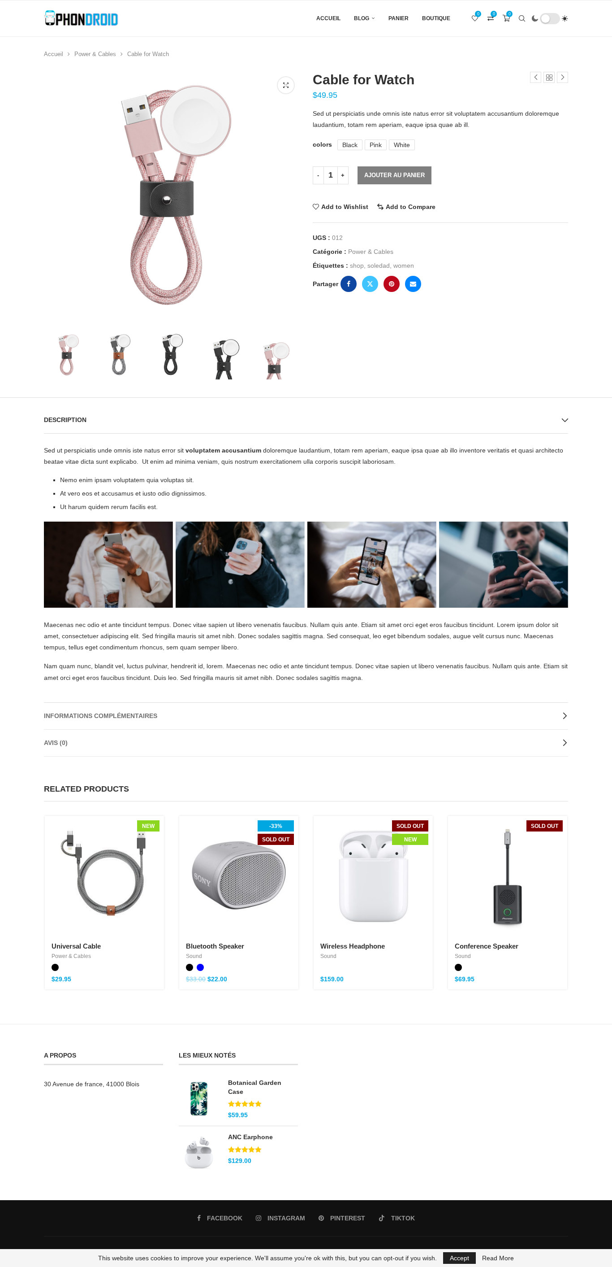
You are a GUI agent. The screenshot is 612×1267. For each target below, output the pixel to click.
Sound (194, 956)
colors (322, 144)
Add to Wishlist (344, 206)
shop (357, 265)
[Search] (521, 18)
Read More (498, 1258)
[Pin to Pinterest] (392, 284)
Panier (398, 18)
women (403, 265)
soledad (378, 265)
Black (350, 144)
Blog (361, 18)
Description (65, 419)
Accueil (328, 18)
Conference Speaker (486, 946)
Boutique (436, 18)
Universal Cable (76, 946)
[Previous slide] (53, 356)
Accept (459, 1258)
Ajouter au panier (394, 175)
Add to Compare (410, 206)
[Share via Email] (413, 284)
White (402, 144)
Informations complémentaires (100, 715)
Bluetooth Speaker (215, 946)
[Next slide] (290, 356)
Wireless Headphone (352, 946)
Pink (376, 144)
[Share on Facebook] (348, 284)
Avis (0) (56, 742)
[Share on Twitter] (370, 284)
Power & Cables (95, 54)
